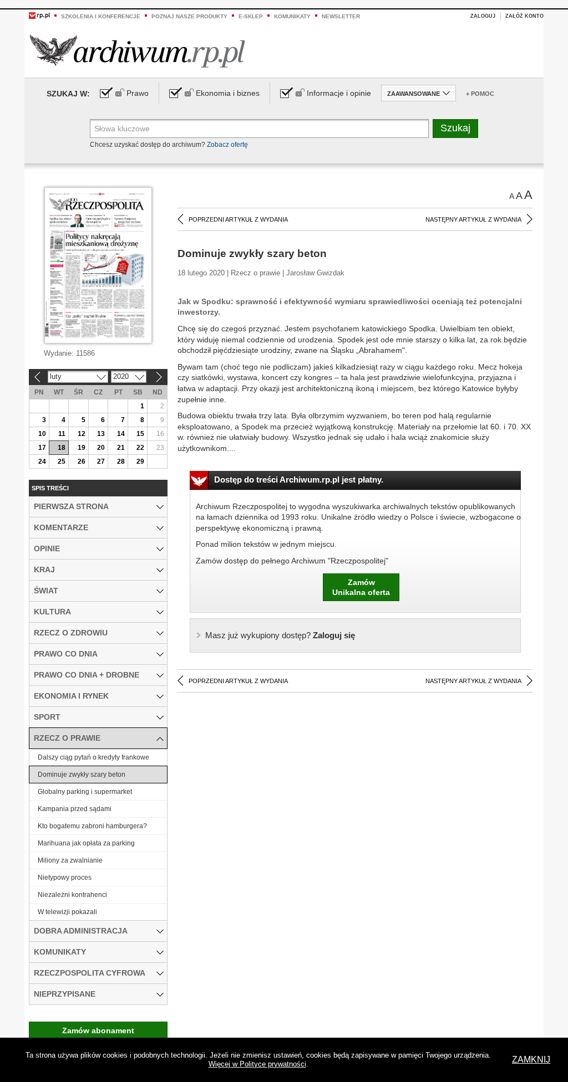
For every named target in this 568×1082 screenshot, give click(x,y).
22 (140, 448)
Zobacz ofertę (227, 144)
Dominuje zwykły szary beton (81, 774)
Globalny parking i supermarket (85, 792)
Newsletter (341, 16)
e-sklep (251, 16)
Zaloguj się (280, 635)
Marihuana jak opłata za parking (86, 843)
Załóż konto (524, 16)
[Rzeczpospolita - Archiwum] (137, 51)
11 (61, 434)
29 (140, 461)
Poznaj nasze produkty (189, 16)
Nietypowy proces (65, 877)
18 (61, 448)
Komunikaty (292, 16)
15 (140, 434)
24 (42, 461)
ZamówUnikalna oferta (361, 587)
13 (101, 434)
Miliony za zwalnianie (70, 860)
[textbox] (259, 128)
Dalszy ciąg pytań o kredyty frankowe (93, 757)
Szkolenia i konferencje (100, 16)
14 (121, 434)
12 (81, 434)
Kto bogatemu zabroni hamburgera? (92, 826)
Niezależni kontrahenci (72, 895)
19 (81, 448)
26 (81, 461)
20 (101, 448)
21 (121, 448)
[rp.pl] (39, 15)
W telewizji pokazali (67, 912)
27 (101, 461)
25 (61, 461)
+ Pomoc (480, 93)
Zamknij (531, 1059)
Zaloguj (482, 16)
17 (42, 448)
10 (42, 434)
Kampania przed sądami (74, 809)
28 (121, 461)
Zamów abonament (98, 1030)
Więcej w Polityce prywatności (257, 1064)
